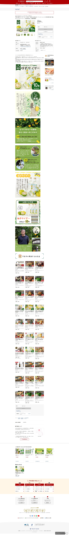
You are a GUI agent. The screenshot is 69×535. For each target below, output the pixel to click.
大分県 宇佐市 (17, 476)
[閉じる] (64, 532)
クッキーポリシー (41, 530)
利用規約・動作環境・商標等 (47, 530)
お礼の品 (18, 3)
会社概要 (19, 530)
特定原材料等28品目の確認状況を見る (26, 46)
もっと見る (52, 89)
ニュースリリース (23, 530)
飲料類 (19, 418)
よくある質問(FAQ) (34, 502)
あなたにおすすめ (32, 3)
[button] (23, 262)
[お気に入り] (67, 533)
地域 (23, 3)
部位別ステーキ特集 (36, 491)
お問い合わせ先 (41, 34)
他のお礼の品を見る (23, 49)
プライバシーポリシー (35, 530)
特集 (35, 3)
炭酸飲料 (22, 418)
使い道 (39, 3)
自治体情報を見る (25, 439)
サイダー (25, 418)
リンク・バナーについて (29, 530)
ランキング (27, 3)
